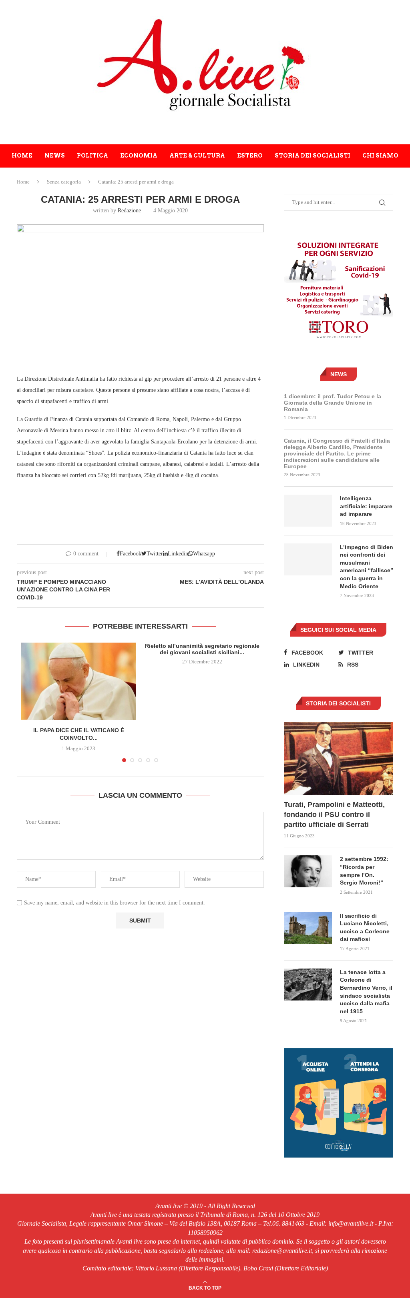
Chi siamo (380, 155)
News (54, 155)
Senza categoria (64, 182)
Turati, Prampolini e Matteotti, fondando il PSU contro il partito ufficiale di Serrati (334, 815)
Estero (250, 155)
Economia (138, 155)
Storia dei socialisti (312, 155)
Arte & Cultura (197, 155)
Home (22, 155)
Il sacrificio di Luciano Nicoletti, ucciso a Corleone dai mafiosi (365, 928)
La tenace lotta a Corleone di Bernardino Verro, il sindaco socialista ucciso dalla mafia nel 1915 (366, 991)
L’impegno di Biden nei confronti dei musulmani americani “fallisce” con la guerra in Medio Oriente (366, 566)
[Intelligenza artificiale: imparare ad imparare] (308, 511)
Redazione (129, 211)
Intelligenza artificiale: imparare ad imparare (366, 506)
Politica (92, 155)
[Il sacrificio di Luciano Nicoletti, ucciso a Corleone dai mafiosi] (308, 928)
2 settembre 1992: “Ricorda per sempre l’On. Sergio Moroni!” (364, 871)
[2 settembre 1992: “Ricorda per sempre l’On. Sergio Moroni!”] (308, 871)
